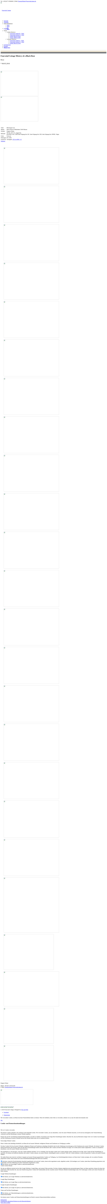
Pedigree (3, 141)
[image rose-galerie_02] (53, 204)
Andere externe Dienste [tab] (6, 1165)
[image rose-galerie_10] (53, 511)
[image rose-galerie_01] (53, 166)
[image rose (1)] (53, 952)
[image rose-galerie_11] (53, 550)
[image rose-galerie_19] (53, 857)
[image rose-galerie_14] (53, 665)
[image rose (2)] (53, 989)
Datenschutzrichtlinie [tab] (6, 1194)
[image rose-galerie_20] (53, 905)
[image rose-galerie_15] (53, 703)
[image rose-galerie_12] (53, 588)
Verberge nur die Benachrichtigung (22, 1201)
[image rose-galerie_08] (53, 435)
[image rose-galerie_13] (53, 627)
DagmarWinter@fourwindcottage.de (27, 1)
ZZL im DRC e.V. (17, 139)
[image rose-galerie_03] (53, 242)
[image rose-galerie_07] (53, 396)
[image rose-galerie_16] (53, 742)
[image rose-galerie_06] (53, 358)
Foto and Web (24, 1109)
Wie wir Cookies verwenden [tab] (8, 1130)
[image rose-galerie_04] (53, 281)
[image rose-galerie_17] (53, 780)
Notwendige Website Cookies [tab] (8, 1140)
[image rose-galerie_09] (53, 473)
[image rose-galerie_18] (53, 819)
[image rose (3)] (53, 1026)
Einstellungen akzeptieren (7, 1201)
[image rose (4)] (53, 1063)
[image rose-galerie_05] (53, 319)
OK (2, 1120)
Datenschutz (4, 1199)
